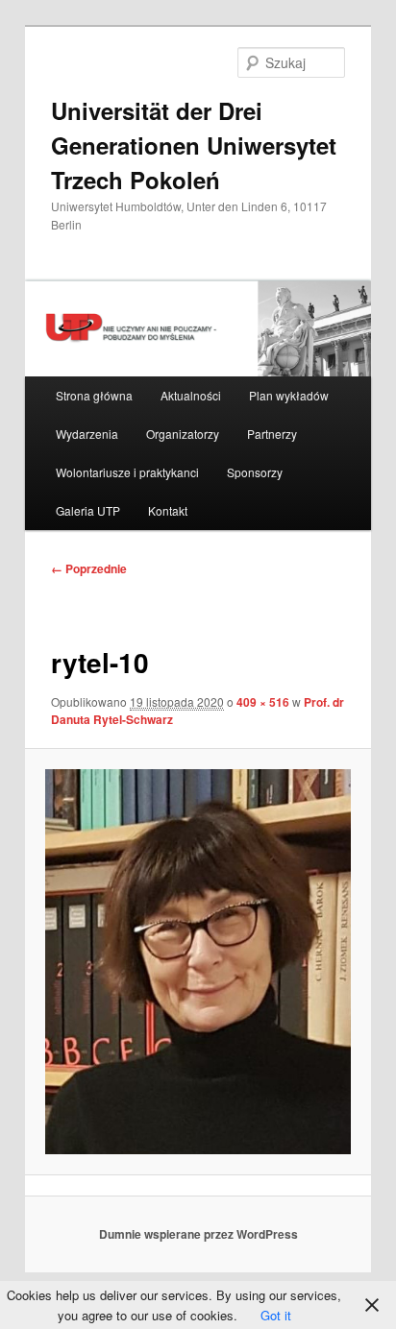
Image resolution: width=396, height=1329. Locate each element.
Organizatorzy (182, 433)
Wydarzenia (87, 433)
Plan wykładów (289, 395)
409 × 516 (262, 702)
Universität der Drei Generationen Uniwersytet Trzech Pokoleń (193, 145)
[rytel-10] (197, 961)
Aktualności (191, 395)
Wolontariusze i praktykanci (127, 472)
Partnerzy (272, 433)
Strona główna (94, 395)
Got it (275, 1315)
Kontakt (167, 510)
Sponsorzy (255, 472)
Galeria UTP (88, 510)
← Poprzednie (89, 568)
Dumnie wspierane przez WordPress (198, 1234)
